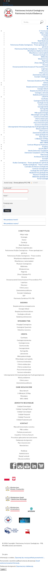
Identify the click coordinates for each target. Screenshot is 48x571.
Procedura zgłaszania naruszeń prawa (24, 437)
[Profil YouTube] (27, 466)
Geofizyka (44, 99)
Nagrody (45, 61)
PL (4, 1)
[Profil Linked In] (34, 466)
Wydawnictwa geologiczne (38, 173)
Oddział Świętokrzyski (24, 420)
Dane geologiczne (42, 135)
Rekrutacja (44, 155)
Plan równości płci (24, 443)
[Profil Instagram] (20, 466)
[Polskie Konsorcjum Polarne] (11, 530)
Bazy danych (43, 137)
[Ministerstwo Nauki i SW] (16, 498)
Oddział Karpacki (24, 414)
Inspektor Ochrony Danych (24, 435)
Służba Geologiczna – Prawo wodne (35, 165)
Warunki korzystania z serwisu (24, 427)
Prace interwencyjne (41, 123)
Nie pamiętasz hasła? (11, 219)
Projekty (45, 147)
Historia (45, 65)
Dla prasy (45, 71)
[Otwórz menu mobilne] (47, 26)
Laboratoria (44, 111)
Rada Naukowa (43, 41)
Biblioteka (44, 57)
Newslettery (24, 445)
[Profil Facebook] (13, 466)
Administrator (24, 453)
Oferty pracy (43, 73)
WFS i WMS (44, 143)
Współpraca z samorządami (38, 53)
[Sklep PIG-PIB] (41, 466)
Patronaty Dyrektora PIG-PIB (37, 81)
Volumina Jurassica (24, 330)
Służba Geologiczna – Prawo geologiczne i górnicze (30, 163)
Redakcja (24, 451)
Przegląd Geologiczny (24, 324)
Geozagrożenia (43, 107)
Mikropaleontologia (41, 113)
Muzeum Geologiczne (40, 55)
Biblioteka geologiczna (40, 177)
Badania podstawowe (40, 95)
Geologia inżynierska (41, 101)
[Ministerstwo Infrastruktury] (12, 508)
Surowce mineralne (41, 125)
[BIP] (27, 530)
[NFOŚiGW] (31, 508)
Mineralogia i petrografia (39, 115)
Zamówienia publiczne (40, 75)
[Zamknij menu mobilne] (47, 29)
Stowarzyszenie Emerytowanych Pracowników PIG (30, 67)
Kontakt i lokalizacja (41, 77)
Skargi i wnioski (24, 456)
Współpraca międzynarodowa (38, 51)
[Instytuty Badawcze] (8, 519)
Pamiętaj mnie (8, 203)
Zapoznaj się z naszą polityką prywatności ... (30, 557)
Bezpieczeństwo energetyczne (37, 87)
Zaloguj (7, 210)
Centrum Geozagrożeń (40, 169)
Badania (45, 85)
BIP (46, 79)
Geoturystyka (43, 105)
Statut (45, 37)
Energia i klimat (43, 89)
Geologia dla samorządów (39, 171)
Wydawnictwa (43, 59)
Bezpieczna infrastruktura (39, 91)
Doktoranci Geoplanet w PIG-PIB (36, 153)
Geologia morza (42, 103)
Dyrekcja (45, 39)
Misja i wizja (44, 33)
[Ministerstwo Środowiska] (14, 488)
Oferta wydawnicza (41, 121)
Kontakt (45, 159)
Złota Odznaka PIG (41, 63)
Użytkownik (7, 188)
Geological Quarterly (24, 327)
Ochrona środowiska (41, 117)
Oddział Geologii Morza (24, 409)
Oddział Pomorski (24, 417)
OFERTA (45, 97)
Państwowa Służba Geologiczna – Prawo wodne (31, 49)
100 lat (45, 83)
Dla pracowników (24, 459)
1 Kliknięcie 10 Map (41, 139)
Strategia (45, 35)
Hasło (5, 196)
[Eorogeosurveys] (24, 519)
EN (9, 1)
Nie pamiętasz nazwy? (11, 223)
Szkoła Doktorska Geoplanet (38, 151)
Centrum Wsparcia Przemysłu (37, 145)
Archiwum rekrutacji (41, 157)
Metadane (44, 141)
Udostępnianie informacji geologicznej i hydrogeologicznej (28, 127)
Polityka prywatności (24, 432)
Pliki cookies (24, 429)
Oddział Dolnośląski (24, 406)
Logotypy (44, 69)
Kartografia (44, 109)
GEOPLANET (43, 149)
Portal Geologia (42, 179)
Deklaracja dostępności (24, 440)
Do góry (5, 554)
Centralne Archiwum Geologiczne (36, 167)
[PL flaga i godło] (9, 476)
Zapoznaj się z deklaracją (24, 566)
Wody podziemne (42, 129)
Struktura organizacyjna (40, 43)
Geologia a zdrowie (41, 93)
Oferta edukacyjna (41, 119)
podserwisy (44, 161)
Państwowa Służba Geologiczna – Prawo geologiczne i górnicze (24, 251)
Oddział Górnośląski (24, 412)
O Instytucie (43, 31)
